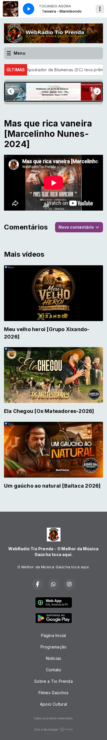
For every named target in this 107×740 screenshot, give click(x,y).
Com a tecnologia (46, 729)
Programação (53, 646)
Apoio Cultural (53, 704)
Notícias (53, 658)
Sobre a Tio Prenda (53, 681)
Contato (53, 669)
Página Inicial (53, 635)
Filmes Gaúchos (54, 692)
